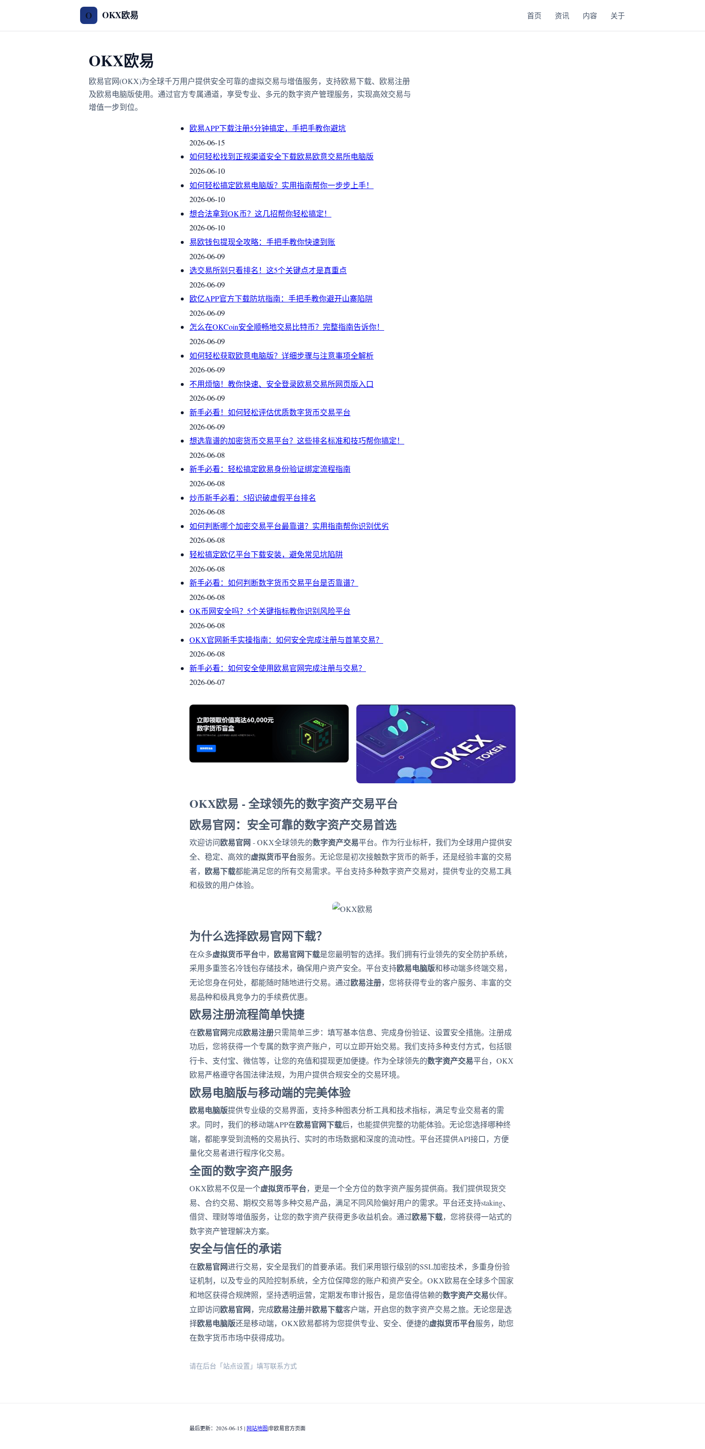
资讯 (562, 15)
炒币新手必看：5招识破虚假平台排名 (252, 497)
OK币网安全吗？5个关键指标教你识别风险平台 (270, 611)
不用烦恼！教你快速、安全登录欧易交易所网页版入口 (281, 384)
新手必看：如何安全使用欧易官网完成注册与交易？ (277, 668)
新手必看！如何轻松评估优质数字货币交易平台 (270, 412)
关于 (618, 15)
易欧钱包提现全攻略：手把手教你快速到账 (262, 242)
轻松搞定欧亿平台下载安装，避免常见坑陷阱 (266, 554)
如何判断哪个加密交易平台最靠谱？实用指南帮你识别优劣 (289, 526)
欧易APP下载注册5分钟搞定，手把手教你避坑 (267, 128)
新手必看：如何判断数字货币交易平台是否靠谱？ (273, 582)
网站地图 (257, 1428)
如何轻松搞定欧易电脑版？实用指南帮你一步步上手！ (281, 185)
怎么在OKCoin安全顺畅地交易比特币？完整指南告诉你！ (286, 327)
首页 (534, 15)
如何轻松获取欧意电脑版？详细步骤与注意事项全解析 (281, 355)
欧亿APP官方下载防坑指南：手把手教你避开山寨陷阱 (281, 298)
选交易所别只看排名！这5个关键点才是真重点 (268, 270)
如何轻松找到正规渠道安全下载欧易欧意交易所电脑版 (281, 156)
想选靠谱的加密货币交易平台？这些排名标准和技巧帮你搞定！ (296, 440)
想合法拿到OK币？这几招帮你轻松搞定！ (260, 213)
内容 (590, 15)
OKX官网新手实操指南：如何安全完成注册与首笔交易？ (286, 640)
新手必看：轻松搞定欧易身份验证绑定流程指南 (270, 469)
